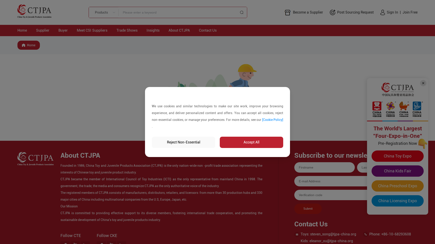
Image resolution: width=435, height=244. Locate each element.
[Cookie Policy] (272, 120)
